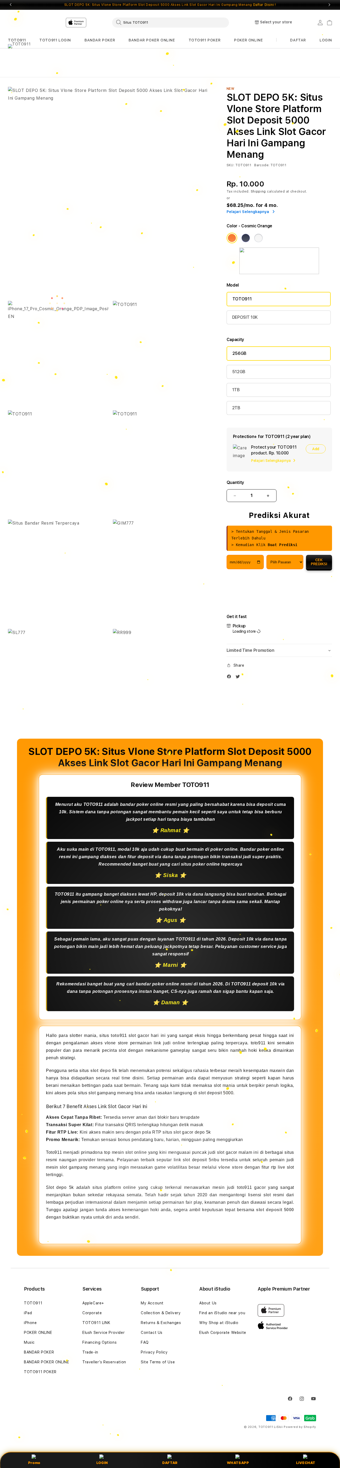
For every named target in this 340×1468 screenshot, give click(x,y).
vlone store (230, 1167)
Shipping (258, 191)
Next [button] (329, 4)
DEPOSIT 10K (245, 317)
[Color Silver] (258, 238)
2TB (236, 407)
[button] (17, 40)
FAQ (145, 1342)
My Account (152, 1303)
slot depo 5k (103, 1070)
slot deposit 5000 (275, 1209)
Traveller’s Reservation (104, 1362)
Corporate (92, 1313)
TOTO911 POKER (205, 40)
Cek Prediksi (319, 562)
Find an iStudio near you (222, 1313)
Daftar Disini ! (264, 5)
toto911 (119, 1035)
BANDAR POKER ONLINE (152, 40)
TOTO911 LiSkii (270, 1427)
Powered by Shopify (300, 1427)
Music (29, 1342)
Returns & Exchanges (161, 1323)
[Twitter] (239, 678)
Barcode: (261, 165)
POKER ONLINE (248, 40)
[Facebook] (230, 678)
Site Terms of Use (158, 1362)
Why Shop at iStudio (218, 1323)
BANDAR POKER (99, 40)
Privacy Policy (154, 1352)
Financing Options (99, 1342)
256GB (239, 353)
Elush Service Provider (103, 1332)
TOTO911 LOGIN (55, 40)
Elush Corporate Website (222, 1332)
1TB (236, 389)
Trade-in (90, 1352)
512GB (238, 371)
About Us (208, 1303)
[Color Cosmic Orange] (232, 238)
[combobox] (170, 22)
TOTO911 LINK (96, 1323)
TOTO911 (17, 40)
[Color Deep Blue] (245, 238)
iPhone (30, 1323)
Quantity (235, 482)
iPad (28, 1313)
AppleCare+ (93, 1303)
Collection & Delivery (161, 1313)
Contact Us (152, 1332)
